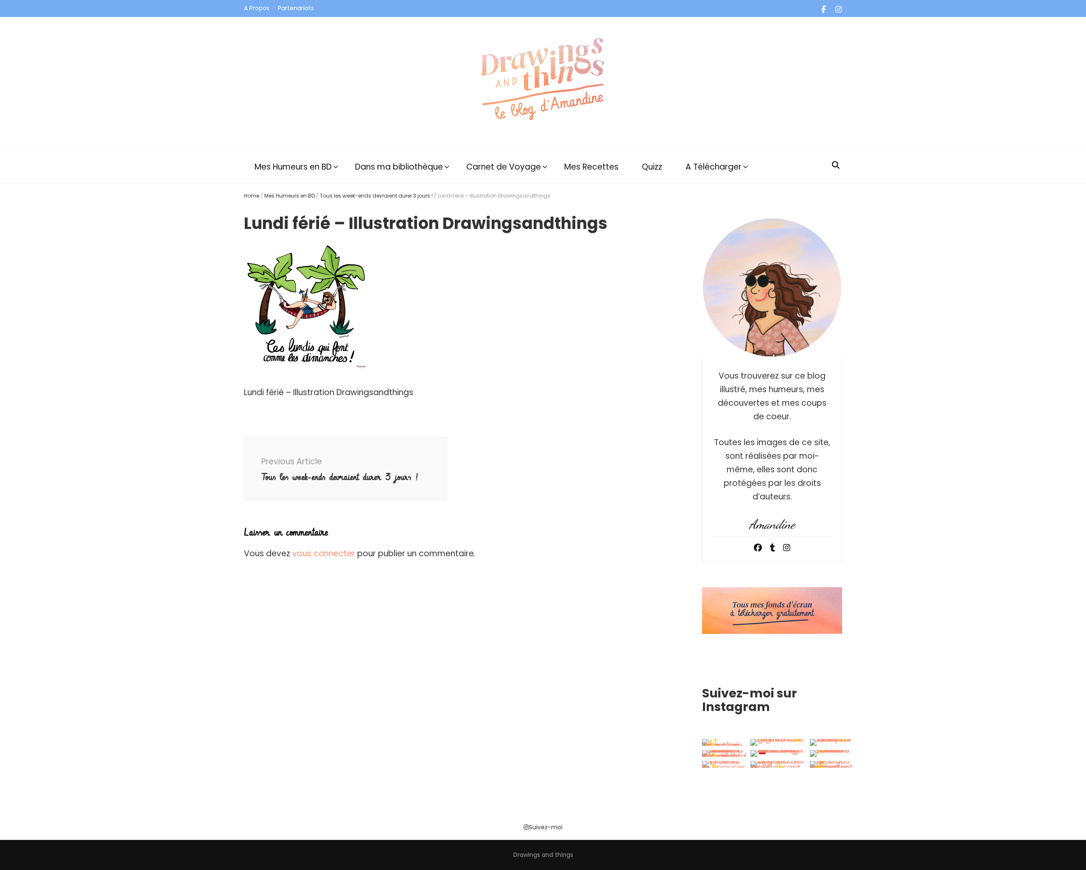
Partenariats (296, 8)
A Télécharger (714, 167)
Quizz (652, 167)
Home (251, 195)
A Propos (256, 8)
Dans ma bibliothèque (399, 167)
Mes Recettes (591, 167)
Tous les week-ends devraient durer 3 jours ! (376, 195)
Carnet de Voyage (503, 167)
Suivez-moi (546, 827)
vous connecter (323, 553)
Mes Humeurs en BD (293, 167)
